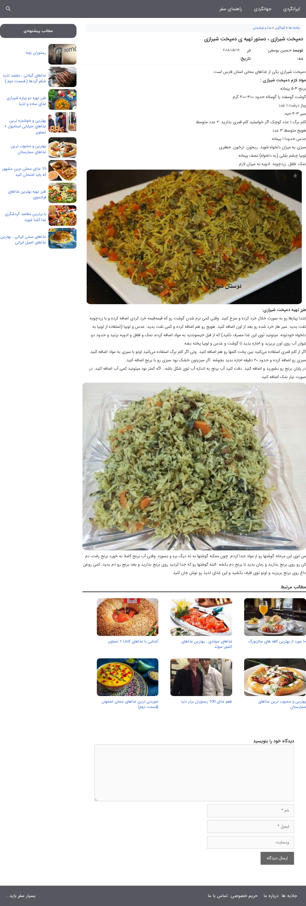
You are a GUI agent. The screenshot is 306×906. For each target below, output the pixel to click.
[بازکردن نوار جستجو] (8, 9)
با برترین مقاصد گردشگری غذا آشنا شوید (25, 217)
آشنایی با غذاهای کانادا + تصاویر (133, 641)
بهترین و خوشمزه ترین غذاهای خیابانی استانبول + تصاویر (25, 126)
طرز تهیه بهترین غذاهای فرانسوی (27, 194)
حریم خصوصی (244, 895)
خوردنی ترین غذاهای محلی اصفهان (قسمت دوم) (130, 704)
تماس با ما (218, 895)
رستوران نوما (36, 53)
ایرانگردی (291, 9)
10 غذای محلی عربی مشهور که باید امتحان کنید (24, 172)
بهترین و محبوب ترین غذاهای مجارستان (282, 704)
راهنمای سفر (231, 9)
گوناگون (280, 28)
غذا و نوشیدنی (262, 28)
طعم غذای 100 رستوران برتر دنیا (206, 701)
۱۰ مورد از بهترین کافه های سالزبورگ (277, 641)
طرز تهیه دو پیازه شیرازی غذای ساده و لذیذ (26, 101)
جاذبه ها (294, 28)
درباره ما (271, 895)
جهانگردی (262, 9)
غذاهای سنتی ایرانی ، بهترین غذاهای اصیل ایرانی (23, 240)
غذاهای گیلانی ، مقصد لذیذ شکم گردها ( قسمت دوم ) (24, 78)
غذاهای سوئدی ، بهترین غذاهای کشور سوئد (206, 644)
